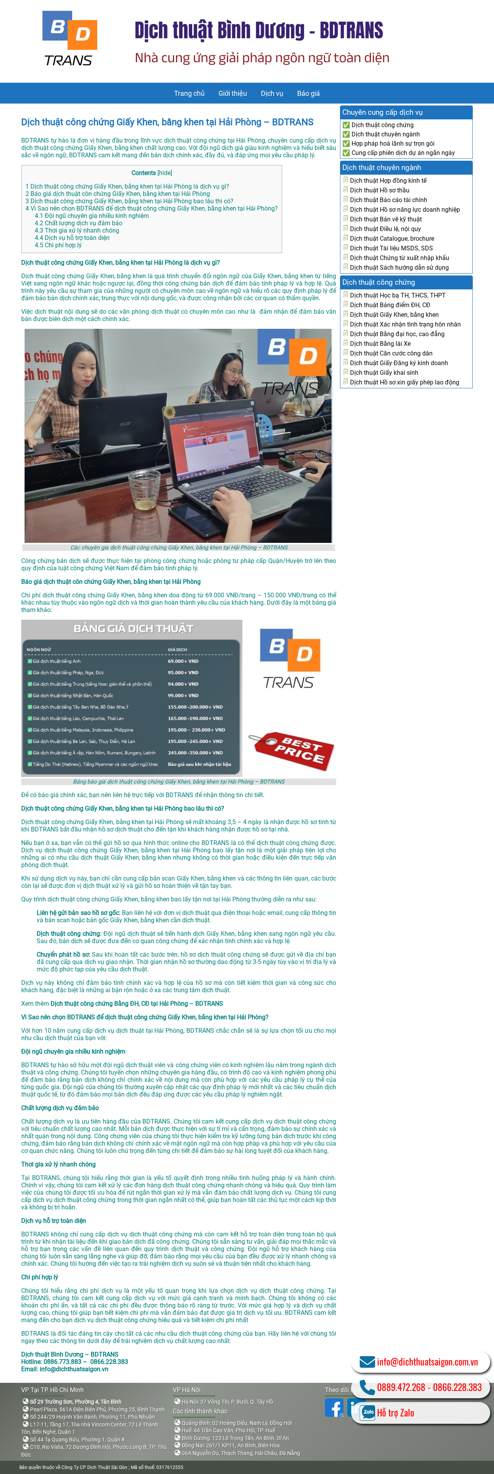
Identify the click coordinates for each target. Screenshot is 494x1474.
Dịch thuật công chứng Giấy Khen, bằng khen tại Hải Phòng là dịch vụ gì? (128, 186)
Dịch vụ (272, 93)
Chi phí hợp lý (58, 245)
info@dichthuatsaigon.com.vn (427, 1361)
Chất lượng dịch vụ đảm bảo (78, 223)
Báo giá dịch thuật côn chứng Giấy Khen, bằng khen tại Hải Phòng (117, 193)
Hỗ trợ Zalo (395, 1412)
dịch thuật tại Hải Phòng (149, 1030)
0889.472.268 (401, 1387)
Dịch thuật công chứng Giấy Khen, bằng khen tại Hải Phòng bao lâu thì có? (129, 201)
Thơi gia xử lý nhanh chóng (77, 230)
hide (165, 173)
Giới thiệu (232, 93)
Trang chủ (189, 93)
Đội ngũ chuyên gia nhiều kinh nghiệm (92, 215)
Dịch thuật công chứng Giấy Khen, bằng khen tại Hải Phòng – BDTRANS (167, 122)
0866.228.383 (457, 1387)
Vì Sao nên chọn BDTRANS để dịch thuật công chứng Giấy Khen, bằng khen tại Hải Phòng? (151, 208)
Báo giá (308, 93)
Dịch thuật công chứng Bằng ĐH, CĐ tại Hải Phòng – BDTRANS (137, 1003)
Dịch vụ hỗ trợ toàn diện (72, 237)
